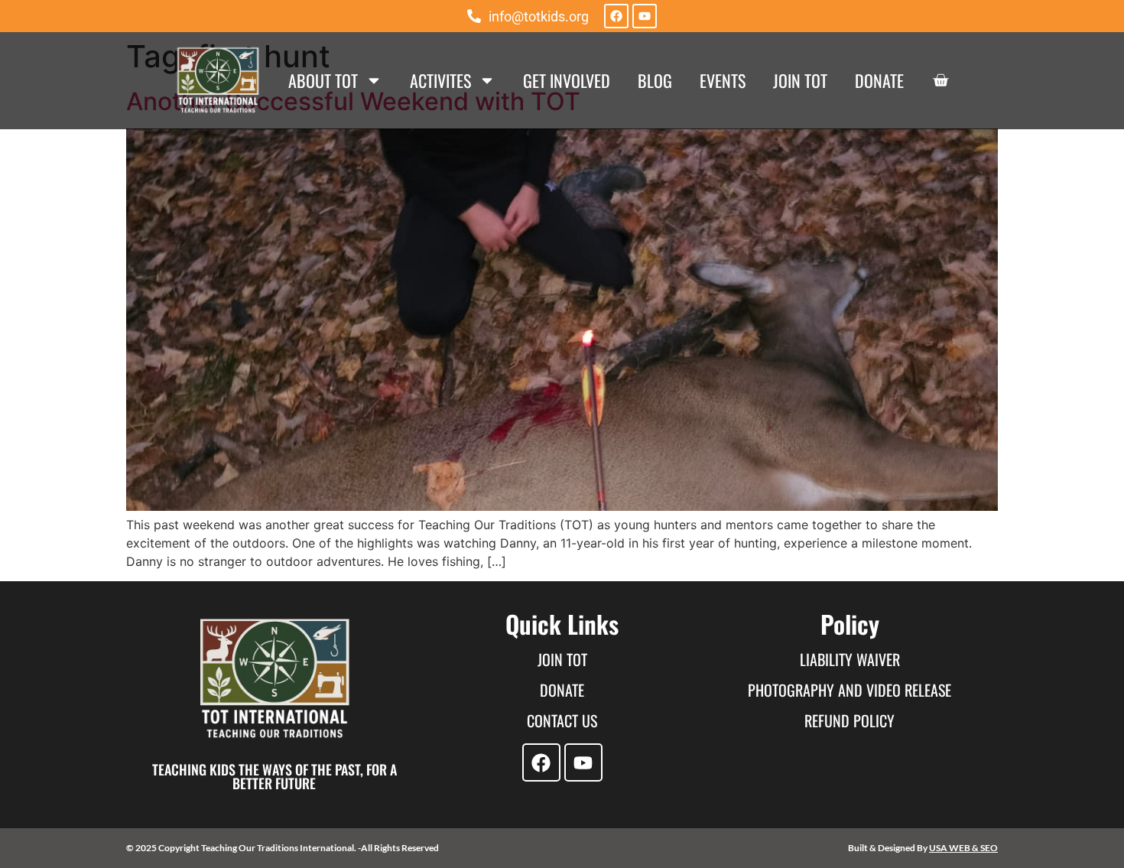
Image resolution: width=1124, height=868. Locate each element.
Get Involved (566, 80)
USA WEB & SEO (963, 847)
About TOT (323, 80)
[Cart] (940, 80)
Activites (440, 80)
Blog (655, 80)
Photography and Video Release (849, 689)
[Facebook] (616, 16)
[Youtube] (644, 16)
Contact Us (562, 720)
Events (723, 80)
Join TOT (800, 80)
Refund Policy (849, 720)
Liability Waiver (850, 659)
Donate (879, 80)
